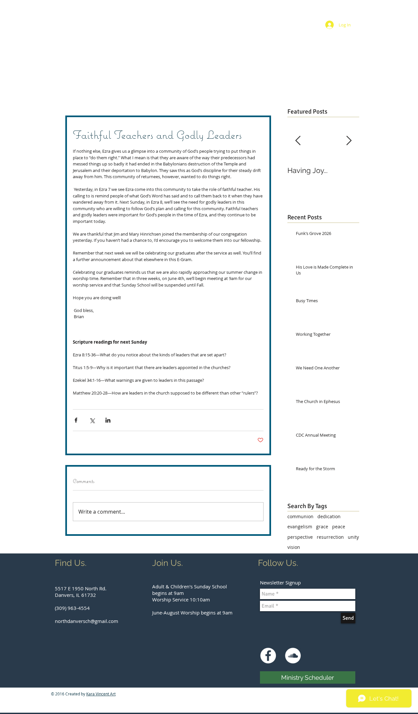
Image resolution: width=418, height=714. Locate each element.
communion (300, 516)
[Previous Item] (298, 141)
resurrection (330, 537)
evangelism (299, 526)
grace (322, 526)
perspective (300, 537)
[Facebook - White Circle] (268, 655)
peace (338, 526)
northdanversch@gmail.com (86, 621)
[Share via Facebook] (76, 420)
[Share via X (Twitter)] (92, 420)
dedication (329, 516)
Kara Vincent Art (101, 693)
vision (293, 547)
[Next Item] (349, 141)
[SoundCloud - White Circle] (293, 655)
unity (353, 537)
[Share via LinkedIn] (108, 420)
